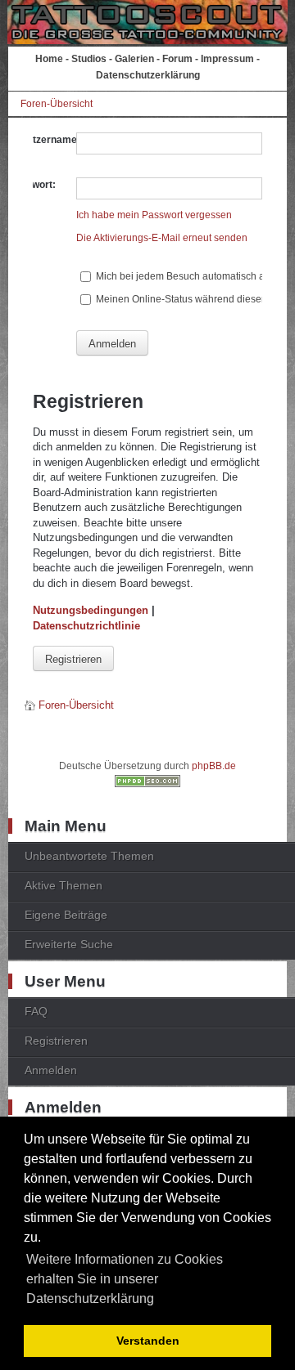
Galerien (134, 59)
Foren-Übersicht (56, 104)
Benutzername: (44, 140)
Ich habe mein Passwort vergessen (154, 215)
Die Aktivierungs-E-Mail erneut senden (161, 238)
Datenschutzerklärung (148, 75)
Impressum (227, 59)
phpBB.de (214, 766)
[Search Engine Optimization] (147, 784)
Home (49, 59)
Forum (177, 59)
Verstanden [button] (147, 1340)
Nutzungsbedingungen (90, 610)
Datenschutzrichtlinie (86, 626)
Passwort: (32, 184)
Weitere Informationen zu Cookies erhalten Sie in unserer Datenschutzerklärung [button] (124, 1278)
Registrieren (73, 659)
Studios (89, 59)
